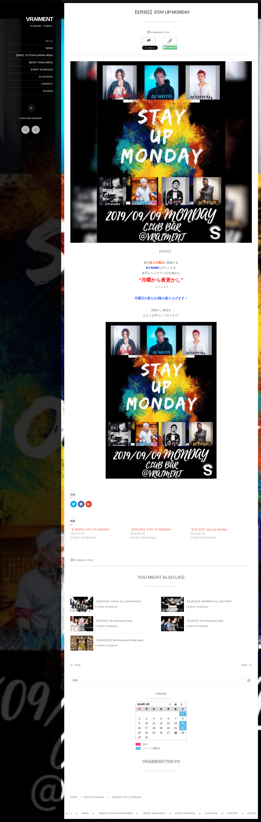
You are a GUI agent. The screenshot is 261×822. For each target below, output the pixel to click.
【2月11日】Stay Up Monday (208, 529)
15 (182, 723)
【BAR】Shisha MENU (40, 62)
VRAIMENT (39, 19)
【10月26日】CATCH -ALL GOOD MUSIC (118, 601)
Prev (78, 665)
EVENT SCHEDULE (42, 69)
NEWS (49, 48)
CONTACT (47, 83)
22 (182, 728)
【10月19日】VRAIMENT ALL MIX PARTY (209, 601)
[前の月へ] (168, 704)
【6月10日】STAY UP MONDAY (150, 529)
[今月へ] (175, 704)
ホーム (49, 41)
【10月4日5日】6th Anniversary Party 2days (119, 640)
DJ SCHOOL (46, 76)
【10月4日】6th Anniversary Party (204, 620)
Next (244, 665)
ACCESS (48, 91)
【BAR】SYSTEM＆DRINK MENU (34, 55)
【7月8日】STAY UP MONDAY (90, 529)
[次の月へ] (183, 704)
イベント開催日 (151, 748)
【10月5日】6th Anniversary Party (113, 620)
